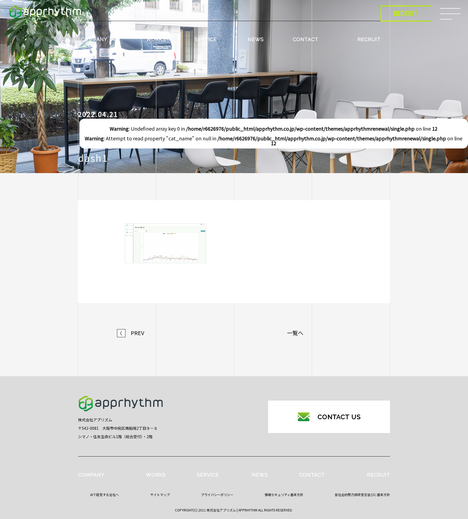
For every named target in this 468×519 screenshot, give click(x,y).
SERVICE (206, 39)
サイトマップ (160, 494)
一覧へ (295, 333)
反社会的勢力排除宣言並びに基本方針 (362, 494)
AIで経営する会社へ (104, 494)
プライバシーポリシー (217, 494)
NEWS (256, 39)
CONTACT (305, 39)
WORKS (156, 39)
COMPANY (94, 39)
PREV (130, 333)
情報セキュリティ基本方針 (284, 494)
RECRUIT (369, 39)
